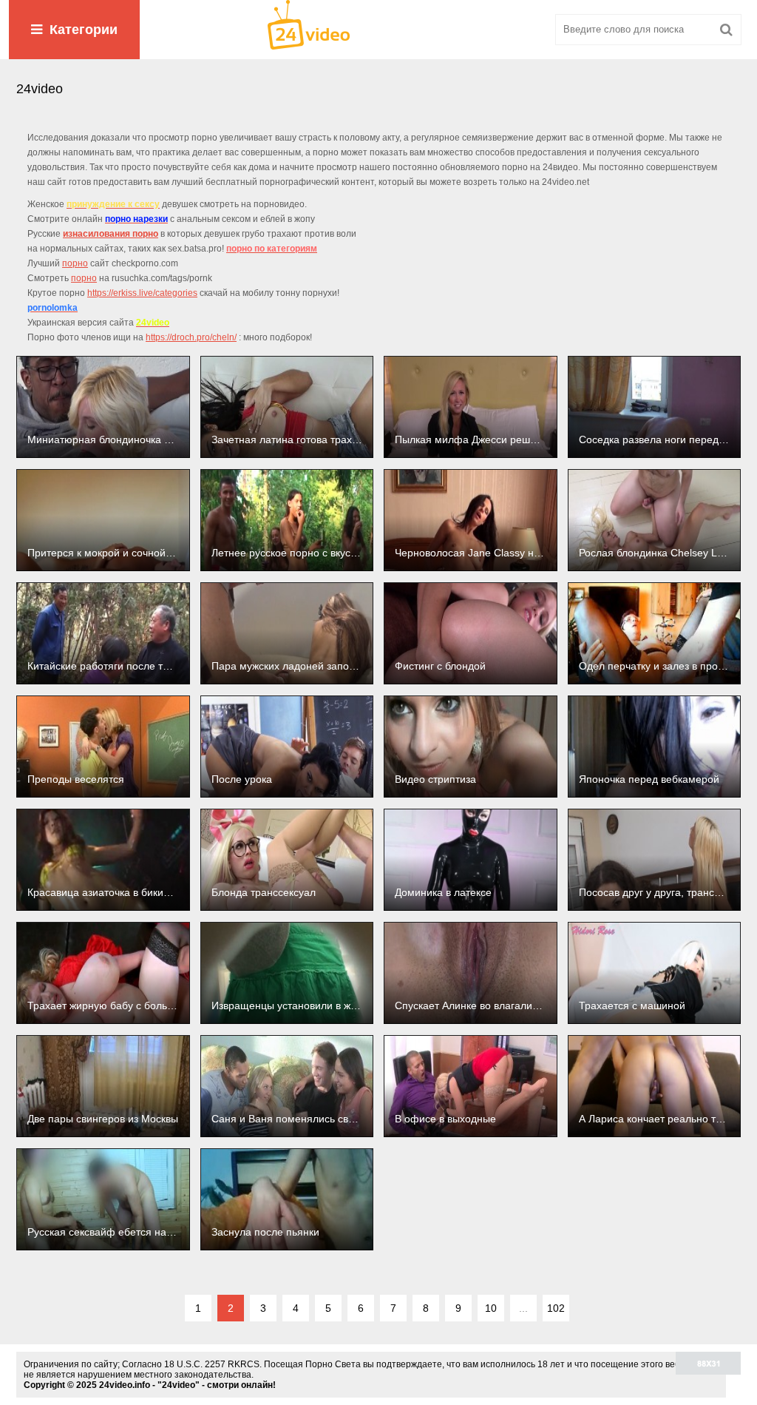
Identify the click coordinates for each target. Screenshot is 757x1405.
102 (556, 1308)
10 (491, 1308)
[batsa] (378, 29)
